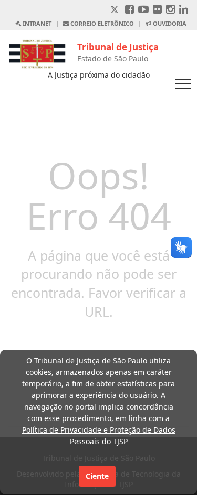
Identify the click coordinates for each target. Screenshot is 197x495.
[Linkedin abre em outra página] (183, 10)
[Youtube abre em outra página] (143, 10)
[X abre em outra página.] (115, 10)
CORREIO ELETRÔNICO (101, 23)
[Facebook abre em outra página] (129, 10)
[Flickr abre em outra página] (157, 10)
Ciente (97, 476)
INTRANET (36, 23)
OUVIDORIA (168, 23)
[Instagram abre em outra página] (170, 10)
